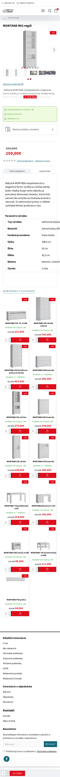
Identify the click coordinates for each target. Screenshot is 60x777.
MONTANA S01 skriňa (16, 461)
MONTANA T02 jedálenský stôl (16, 507)
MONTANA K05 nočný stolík (16, 552)
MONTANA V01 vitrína (16, 417)
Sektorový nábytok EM (13, 84)
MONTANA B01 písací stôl (43, 505)
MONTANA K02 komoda (43, 461)
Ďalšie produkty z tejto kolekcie (19, 291)
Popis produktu (17, 171)
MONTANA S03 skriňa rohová (43, 324)
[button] (6, 50)
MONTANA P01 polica (16, 599)
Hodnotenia (45, 171)
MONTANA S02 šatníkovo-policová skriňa (16, 371)
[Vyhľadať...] (49, 10)
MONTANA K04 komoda (43, 370)
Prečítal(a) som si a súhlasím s (31, 751)
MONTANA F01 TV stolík (16, 323)
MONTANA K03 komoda (43, 417)
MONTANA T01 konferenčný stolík (43, 554)
